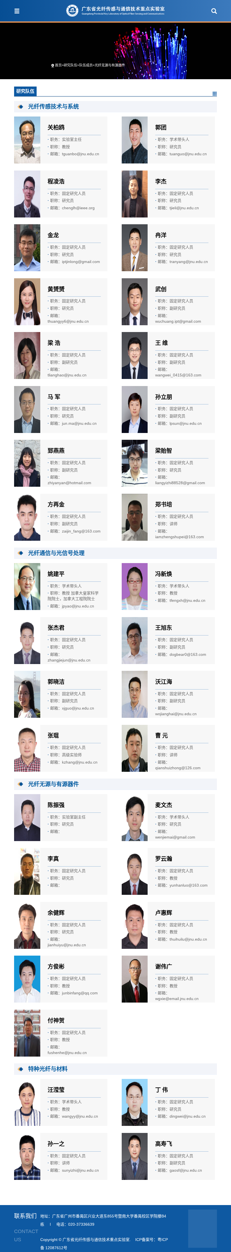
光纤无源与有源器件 (110, 65)
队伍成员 (86, 65)
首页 (58, 65)
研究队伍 (70, 65)
